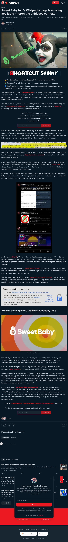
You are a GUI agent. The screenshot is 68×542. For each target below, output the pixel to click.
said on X (14, 257)
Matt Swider (12, 470)
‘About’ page (55, 164)
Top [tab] (3, 459)
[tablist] (9, 437)
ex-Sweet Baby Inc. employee (27, 387)
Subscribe (55, 3)
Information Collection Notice (33, 510)
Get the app (42, 534)
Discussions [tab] (15, 459)
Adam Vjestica (10, 22)
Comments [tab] (5, 437)
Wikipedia (57, 106)
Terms (37, 529)
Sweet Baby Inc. (28, 92)
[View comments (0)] (9, 28)
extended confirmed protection (41, 277)
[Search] (65, 459)
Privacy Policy (47, 510)
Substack (25, 538)
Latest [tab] (8, 459)
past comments (15, 369)
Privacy (33, 529)
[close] (51, 478)
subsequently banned (32, 268)
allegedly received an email (34, 155)
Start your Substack (29, 534)
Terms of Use (42, 509)
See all (5, 503)
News (3, 7)
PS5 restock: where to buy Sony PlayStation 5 (18, 465)
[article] (34, 469)
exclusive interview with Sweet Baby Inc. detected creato (33, 403)
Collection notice (45, 529)
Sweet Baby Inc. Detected (15, 106)
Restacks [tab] (13, 437)
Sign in (63, 3)
